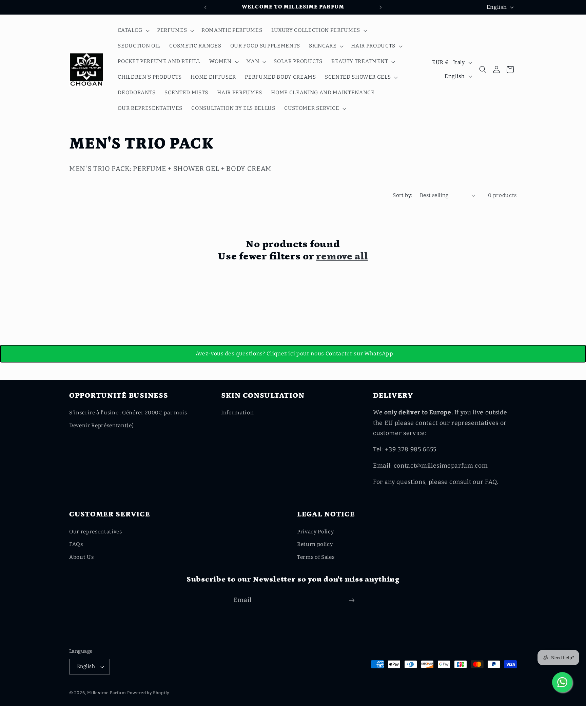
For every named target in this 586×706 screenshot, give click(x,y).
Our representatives (95, 532)
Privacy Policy (315, 532)
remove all (342, 256)
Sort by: (402, 195)
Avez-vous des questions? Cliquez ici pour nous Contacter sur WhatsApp (294, 353)
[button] (133, 30)
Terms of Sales (315, 557)
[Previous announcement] (205, 7)
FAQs (76, 544)
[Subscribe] (352, 600)
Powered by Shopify (148, 692)
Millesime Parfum (106, 692)
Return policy (315, 544)
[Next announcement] (380, 7)
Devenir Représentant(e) (101, 426)
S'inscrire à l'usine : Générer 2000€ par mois (128, 413)
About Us (81, 557)
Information (237, 413)
